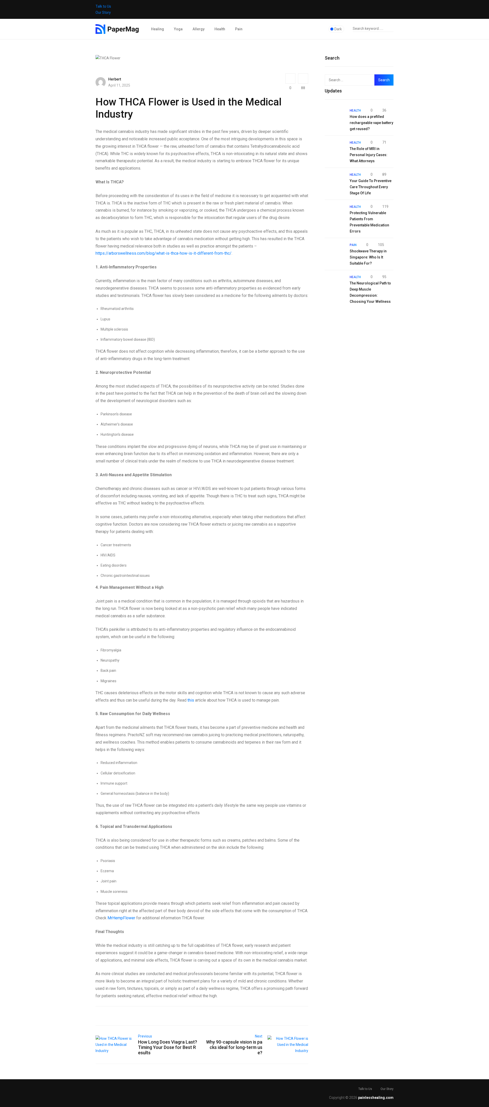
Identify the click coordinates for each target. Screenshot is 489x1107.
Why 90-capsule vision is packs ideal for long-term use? (234, 1047)
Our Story (103, 12)
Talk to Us (103, 6)
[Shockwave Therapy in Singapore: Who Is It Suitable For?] (335, 252)
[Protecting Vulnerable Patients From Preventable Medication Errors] (335, 213)
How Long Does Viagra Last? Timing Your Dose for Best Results (167, 1047)
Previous (145, 1036)
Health (219, 29)
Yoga (178, 29)
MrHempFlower (121, 917)
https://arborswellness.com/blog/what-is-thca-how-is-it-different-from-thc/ (164, 253)
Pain (238, 29)
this (190, 700)
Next (258, 1036)
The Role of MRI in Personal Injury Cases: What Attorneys (368, 155)
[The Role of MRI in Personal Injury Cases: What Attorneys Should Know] (335, 149)
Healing (157, 29)
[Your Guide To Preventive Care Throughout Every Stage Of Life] (335, 181)
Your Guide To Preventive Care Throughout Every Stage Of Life (370, 187)
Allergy (199, 29)
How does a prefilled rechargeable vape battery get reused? (371, 123)
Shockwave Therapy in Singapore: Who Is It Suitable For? (368, 257)
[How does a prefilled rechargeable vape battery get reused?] (335, 117)
